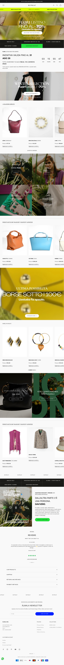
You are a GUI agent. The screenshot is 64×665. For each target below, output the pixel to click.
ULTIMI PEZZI (30, 222)
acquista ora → (32, 315)
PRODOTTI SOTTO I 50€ (7, 222)
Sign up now (44, 613)
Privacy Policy (40, 625)
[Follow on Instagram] (7, 649)
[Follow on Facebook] (3, 649)
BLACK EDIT (17, 222)
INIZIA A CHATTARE (42, 519)
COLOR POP (23, 222)
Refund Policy (40, 627)
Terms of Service (41, 632)
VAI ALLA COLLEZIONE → (47, 398)
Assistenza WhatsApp (32, 45)
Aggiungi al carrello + (7, 146)
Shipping (39, 629)
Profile (4, 640)
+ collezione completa (8, 104)
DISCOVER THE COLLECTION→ (32, 32)
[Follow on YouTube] (15, 649)
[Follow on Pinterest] (11, 649)
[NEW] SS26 (52, 625)
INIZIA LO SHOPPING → (32, 93)
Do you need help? (6, 645)
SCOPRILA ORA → (16, 399)
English (31, 653)
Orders (4, 642)
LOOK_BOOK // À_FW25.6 (55, 627)
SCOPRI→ (15, 172)
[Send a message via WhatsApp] (2, 658)
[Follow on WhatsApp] (19, 649)
